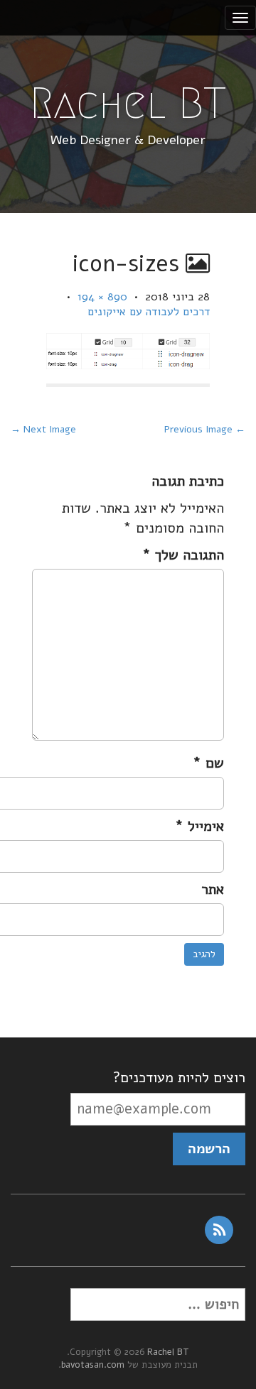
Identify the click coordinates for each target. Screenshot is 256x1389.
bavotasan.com (92, 1364)
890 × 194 (102, 297)
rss (219, 1230)
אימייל (199, 826)
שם (208, 763)
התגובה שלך (183, 555)
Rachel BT (128, 103)
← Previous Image (204, 429)
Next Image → (43, 429)
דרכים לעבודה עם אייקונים (148, 312)
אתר (212, 889)
